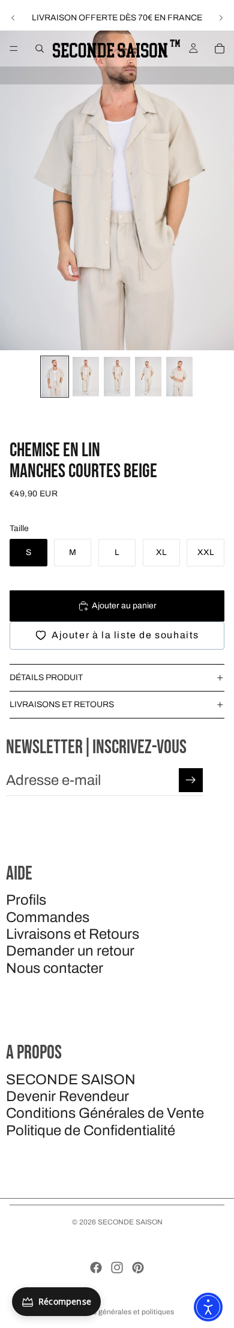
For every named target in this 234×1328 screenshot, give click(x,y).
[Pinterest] (138, 1267)
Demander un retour (70, 951)
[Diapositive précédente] (13, 18)
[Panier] (219, 48)
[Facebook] (96, 1267)
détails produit (46, 677)
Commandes (47, 917)
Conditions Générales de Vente (105, 1113)
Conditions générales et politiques (117, 1312)
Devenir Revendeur (67, 1096)
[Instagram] (117, 1267)
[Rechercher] (39, 48)
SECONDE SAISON (71, 1079)
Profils (26, 900)
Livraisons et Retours (72, 934)
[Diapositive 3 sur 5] (117, 376)
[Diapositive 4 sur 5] (148, 376)
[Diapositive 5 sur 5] (179, 376)
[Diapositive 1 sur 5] (54, 376)
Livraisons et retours (62, 704)
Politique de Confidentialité (90, 1130)
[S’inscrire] (190, 780)
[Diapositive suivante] (221, 18)
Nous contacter (54, 968)
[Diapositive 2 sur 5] (86, 376)
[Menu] (14, 48)
